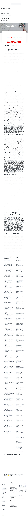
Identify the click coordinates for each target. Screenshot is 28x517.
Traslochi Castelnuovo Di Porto (13, 488)
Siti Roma (13, 515)
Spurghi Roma (3, 504)
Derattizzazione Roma (4, 488)
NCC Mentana (11, 508)
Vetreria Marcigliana (12, 505)
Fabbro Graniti (11, 504)
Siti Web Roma (3, 501)
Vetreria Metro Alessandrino (13, 506)
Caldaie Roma (3, 484)
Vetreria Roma (3, 509)
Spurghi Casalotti (12, 497)
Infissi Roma (3, 496)
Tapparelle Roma (3, 505)
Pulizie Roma (3, 500)
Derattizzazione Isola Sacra (13, 496)
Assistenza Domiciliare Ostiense (14, 491)
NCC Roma (3, 497)
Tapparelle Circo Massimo (13, 492)
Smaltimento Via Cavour (13, 501)
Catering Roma (3, 485)
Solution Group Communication (18, 515)
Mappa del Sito (20, 495)
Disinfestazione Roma (4, 489)
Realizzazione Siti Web (9, 515)
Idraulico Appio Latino (12, 487)
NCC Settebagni (12, 498)
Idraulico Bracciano (12, 483)
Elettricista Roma (4, 492)
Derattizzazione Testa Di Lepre (14, 507)
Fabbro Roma (3, 493)
